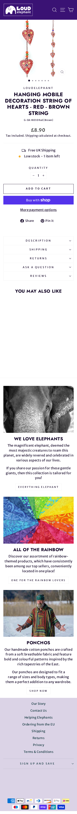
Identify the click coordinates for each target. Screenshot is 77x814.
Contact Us (38, 710)
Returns (38, 258)
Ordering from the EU (38, 724)
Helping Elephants (38, 717)
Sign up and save (37, 763)
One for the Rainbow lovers (38, 580)
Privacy (38, 745)
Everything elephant (38, 486)
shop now (38, 690)
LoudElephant (38, 88)
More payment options (38, 210)
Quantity (38, 168)
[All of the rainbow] (38, 520)
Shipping (31, 135)
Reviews (38, 276)
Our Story (38, 704)
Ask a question (38, 267)
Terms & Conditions (38, 752)
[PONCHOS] (38, 613)
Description (38, 240)
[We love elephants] (38, 409)
